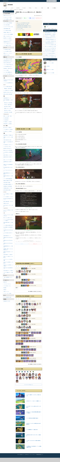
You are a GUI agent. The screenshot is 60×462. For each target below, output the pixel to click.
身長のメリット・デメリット (8, 53)
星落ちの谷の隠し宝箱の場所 (8, 94)
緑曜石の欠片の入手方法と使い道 (8, 244)
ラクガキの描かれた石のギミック (8, 233)
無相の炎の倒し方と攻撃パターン (8, 157)
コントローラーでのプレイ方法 (8, 26)
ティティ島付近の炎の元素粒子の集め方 (32, 418)
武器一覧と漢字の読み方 (7, 62)
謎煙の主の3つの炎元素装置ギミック (8, 268)
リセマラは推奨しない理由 (7, 19)
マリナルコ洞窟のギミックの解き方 (8, 273)
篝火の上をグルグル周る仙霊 (8, 150)
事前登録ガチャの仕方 (7, 301)
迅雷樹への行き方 (6, 203)
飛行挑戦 (5, 287)
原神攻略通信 (10, 4)
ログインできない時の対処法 (8, 22)
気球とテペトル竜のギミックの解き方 (8, 257)
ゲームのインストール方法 (7, 17)
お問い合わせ (27, 454)
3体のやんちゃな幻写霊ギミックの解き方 (8, 265)
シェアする (32, 18)
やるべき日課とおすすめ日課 (8, 58)
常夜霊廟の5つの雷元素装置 (8, 186)
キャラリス (18, 7)
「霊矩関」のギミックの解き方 (8, 108)
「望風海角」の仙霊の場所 (7, 88)
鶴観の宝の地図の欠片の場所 (8, 180)
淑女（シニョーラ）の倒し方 (8, 159)
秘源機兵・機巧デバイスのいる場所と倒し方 (8, 249)
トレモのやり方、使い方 (7, 146)
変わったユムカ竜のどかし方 (8, 217)
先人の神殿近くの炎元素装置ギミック (8, 228)
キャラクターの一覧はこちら (28, 384)
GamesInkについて (22, 454)
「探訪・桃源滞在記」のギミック (8, 278)
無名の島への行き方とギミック (8, 92)
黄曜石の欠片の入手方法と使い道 (8, 238)
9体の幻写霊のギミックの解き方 (8, 270)
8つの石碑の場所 (6, 117)
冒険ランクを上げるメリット (8, 36)
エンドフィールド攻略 (49, 62)
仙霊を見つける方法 (6, 55)
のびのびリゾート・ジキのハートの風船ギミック (33, 400)
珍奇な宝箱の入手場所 (7, 182)
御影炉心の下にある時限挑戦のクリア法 (8, 165)
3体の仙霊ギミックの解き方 (8, 123)
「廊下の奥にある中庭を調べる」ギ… (50, 39)
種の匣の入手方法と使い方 (7, 148)
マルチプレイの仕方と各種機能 (8, 34)
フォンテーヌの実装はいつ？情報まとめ (8, 210)
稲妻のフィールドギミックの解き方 (8, 137)
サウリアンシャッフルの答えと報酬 (8, 260)
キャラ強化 (54, 7)
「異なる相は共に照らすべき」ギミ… (50, 37)
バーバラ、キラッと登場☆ (7, 293)
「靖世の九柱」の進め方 (7, 110)
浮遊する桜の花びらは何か (7, 139)
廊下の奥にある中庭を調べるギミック (8, 199)
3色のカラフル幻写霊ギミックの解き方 (8, 263)
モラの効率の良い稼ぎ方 (7, 49)
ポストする (19, 18)
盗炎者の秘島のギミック (7, 235)
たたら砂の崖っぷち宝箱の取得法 (8, 153)
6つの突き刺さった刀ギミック (8, 144)
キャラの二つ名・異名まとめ (8, 74)
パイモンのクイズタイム (7, 283)
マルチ (42, 7)
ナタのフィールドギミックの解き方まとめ (8, 215)
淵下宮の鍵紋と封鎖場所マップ (8, 184)
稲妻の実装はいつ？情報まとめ (8, 135)
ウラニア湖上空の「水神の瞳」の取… (50, 41)
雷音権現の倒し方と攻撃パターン (8, 162)
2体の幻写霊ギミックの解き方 (8, 254)
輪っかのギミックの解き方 (7, 127)
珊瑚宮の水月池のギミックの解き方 (8, 176)
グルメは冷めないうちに (7, 285)
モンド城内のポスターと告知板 (8, 90)
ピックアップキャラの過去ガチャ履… (50, 44)
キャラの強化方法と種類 (7, 30)
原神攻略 (48, 66)
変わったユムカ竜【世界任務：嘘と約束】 (23, 22)
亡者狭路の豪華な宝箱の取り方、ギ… (50, 42)
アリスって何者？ (6, 70)
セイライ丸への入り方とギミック (8, 171)
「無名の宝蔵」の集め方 (7, 106)
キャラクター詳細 (19, 28)
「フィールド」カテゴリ (20, 29)
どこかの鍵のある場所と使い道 (8, 225)
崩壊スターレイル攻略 (49, 69)
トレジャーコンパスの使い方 (8, 39)
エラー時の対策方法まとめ (7, 66)
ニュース (12, 7)
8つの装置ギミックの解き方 (8, 121)
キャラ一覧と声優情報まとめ (8, 72)
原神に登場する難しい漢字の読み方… (50, 49)
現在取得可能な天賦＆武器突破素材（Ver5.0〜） (24, 25)
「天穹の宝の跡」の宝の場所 (8, 112)
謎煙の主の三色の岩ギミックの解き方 (8, 252)
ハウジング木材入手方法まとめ (8, 64)
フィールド (24, 7)
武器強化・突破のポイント (7, 32)
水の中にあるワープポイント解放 (8, 206)
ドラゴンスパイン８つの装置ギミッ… (50, 51)
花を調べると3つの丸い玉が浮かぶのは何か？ (8, 80)
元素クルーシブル (6, 291)
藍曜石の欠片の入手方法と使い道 (8, 241)
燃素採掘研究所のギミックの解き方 (8, 246)
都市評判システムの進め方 (7, 38)
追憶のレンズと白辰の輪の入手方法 (8, 142)
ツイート (22, 243)
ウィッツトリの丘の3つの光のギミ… (50, 53)
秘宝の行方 (5, 282)
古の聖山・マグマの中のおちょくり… (50, 55)
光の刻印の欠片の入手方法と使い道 (8, 230)
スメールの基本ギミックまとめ (8, 196)
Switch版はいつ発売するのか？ (8, 68)
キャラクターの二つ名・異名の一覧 (50, 48)
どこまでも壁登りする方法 (7, 51)
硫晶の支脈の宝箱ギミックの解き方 (8, 223)
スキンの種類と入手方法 (7, 45)
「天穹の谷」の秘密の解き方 (8, 104)
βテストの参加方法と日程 (7, 297)
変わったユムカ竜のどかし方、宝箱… (50, 46)
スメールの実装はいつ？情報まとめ (8, 194)
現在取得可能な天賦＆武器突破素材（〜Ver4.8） (24, 27)
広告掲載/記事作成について (39, 454)
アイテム (30, 7)
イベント (36, 7)
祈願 (48, 7)
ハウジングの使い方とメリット (8, 43)
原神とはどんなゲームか (7, 15)
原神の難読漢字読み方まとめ (8, 60)
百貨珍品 (5, 289)
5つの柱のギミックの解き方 (8, 131)
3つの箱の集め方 (6, 119)
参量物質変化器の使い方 (7, 41)
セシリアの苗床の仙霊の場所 (8, 86)
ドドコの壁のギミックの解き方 (8, 129)
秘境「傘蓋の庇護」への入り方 (8, 201)
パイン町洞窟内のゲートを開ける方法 (32, 429)
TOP (18, 454)
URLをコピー (39, 18)
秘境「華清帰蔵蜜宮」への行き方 (8, 100)
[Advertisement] (28, 252)
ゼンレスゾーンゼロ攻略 (50, 72)
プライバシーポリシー (32, 454)
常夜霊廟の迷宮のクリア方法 (8, 188)
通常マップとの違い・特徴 (7, 116)
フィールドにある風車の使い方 (8, 82)
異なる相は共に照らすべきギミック (8, 168)
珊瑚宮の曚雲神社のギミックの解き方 (8, 173)
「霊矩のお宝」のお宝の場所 (8, 102)
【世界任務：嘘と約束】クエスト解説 (22, 24)
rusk (47, 26)
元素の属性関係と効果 (7, 28)
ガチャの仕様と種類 (6, 24)
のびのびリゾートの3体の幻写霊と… (50, 35)
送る (26, 18)
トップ (6, 7)
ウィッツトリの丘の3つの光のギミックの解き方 (8, 220)
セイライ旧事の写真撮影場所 (8, 178)
